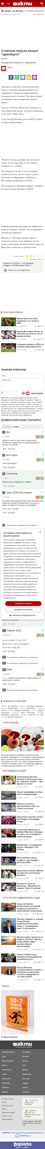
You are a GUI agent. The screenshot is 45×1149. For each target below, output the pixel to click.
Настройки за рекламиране (14, 590)
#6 (17, 509)
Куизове (26, 1092)
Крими (25, 1070)
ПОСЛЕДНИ (6, 427)
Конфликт (6, 1083)
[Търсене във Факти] (42, 3)
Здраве (26, 1083)
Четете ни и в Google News (19, 270)
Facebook (29, 263)
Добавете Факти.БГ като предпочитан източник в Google (32, 1113)
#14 (18, 647)
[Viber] (34, 77)
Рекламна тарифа (8, 1112)
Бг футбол (19, 11)
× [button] (40, 532)
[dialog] (22, 574)
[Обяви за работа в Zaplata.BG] (22, 1145)
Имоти (4, 1065)
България (26, 1052)
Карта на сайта (7, 1106)
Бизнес (25, 1061)
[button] (22, 615)
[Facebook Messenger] (22, 77)
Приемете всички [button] (23, 603)
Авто (25, 1065)
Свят (4, 1056)
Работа (4, 1109)
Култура (26, 1079)
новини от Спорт (16, 771)
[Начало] (22, 3)
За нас (4, 1102)
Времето (5, 1087)
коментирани (25, 898)
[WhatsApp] (17, 77)
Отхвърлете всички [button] (23, 610)
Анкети (25, 1087)
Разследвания (8, 1061)
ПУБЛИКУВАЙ (37, 394)
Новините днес (8, 1052)
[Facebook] (11, 77)
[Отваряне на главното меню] (2, 3)
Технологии (6, 1070)
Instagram (7, 265)
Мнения (26, 1056)
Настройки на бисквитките (14, 595)
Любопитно (6, 1079)
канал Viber (24, 265)
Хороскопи (27, 1074)
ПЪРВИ (15, 427)
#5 (14, 509)
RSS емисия (9, 1099)
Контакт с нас (7, 1116)
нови (37, 898)
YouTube (15, 265)
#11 (15, 647)
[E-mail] (28, 77)
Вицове (5, 1092)
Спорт (8, 11)
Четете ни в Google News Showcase (31, 1102)
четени (12, 898)
